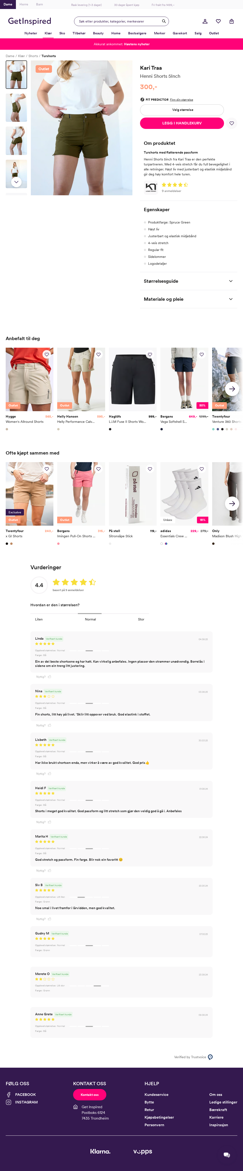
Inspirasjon (218, 1125)
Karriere (216, 1117)
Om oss (215, 1094)
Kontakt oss (90, 1095)
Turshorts (49, 56)
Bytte (149, 1102)
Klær (21, 56)
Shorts (33, 56)
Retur (149, 1109)
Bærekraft (218, 1109)
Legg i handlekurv (182, 123)
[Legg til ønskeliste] (231, 123)
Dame (10, 56)
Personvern (154, 1125)
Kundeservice (156, 1094)
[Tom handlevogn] (231, 21)
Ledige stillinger (223, 1102)
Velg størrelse (182, 110)
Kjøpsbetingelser (159, 1117)
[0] (218, 21)
